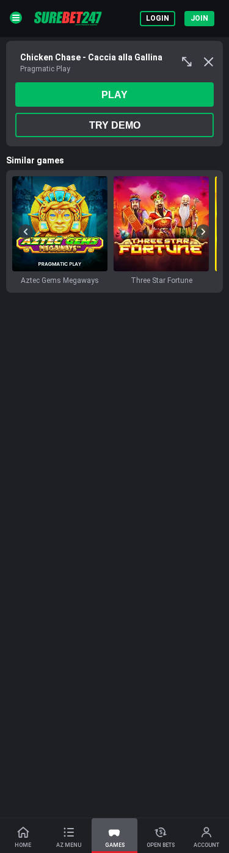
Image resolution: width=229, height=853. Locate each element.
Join (199, 18)
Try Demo (114, 125)
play (114, 95)
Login (157, 18)
